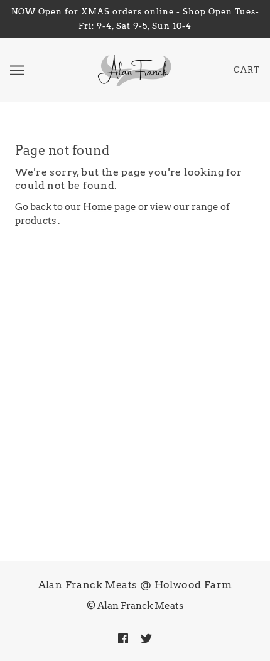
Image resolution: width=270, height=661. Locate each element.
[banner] (133, 69)
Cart (247, 70)
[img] (123, 638)
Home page (109, 207)
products (35, 220)
